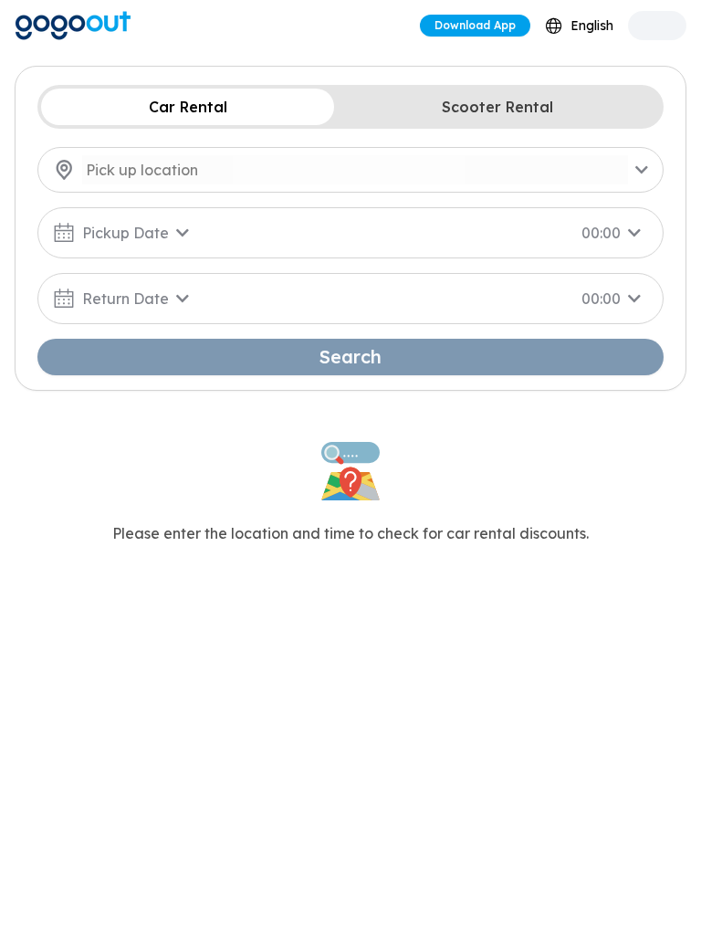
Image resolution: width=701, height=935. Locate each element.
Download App (475, 25)
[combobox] (579, 26)
